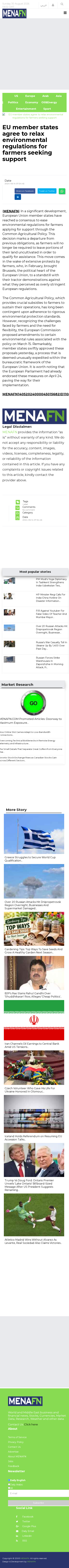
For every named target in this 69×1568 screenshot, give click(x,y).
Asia (58, 96)
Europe (29, 96)
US (11, 96)
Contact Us (14, 1446)
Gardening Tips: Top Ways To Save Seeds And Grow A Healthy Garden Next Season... (34, 951)
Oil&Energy (52, 102)
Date (8, 180)
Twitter (26, 1521)
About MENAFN (17, 1456)
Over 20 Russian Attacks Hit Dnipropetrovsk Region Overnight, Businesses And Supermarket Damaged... (33, 905)
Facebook (27, 1516)
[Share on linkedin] (18, 197)
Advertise (13, 1451)
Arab (45, 96)
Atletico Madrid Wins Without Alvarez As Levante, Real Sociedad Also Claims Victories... (33, 1241)
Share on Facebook (25, 191)
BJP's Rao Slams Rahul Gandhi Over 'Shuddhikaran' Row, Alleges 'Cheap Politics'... (33, 995)
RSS (24, 1540)
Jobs (10, 1461)
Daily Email (28, 1531)
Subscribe (38, 1502)
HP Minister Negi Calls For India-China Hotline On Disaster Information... (50, 597)
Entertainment (20, 108)
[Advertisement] (34, 53)
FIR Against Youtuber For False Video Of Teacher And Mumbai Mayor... (51, 614)
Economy (31, 102)
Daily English (18, 1480)
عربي (43, 5)
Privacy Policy (16, 1442)
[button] (53, 5)
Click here (31, 1424)
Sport (45, 108)
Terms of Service (17, 1437)
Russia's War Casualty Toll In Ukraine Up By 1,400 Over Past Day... (51, 645)
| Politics (11, 102)
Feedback (13, 1466)
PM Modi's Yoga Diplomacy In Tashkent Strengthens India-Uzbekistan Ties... (51, 582)
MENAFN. (25, 1558)
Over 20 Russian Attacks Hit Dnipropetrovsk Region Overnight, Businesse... (51, 629)
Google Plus (29, 1526)
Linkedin (27, 1535)
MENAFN (11, 211)
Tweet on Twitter (47, 191)
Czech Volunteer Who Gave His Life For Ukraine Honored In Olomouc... (30, 1090)
